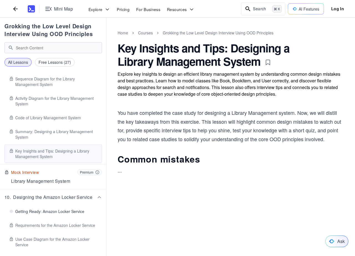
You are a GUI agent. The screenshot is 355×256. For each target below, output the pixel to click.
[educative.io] (31, 8)
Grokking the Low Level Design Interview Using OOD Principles (48, 30)
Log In (337, 9)
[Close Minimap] (106, 39)
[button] (53, 197)
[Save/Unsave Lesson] (267, 62)
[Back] (15, 8)
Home (123, 33)
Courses (145, 33)
